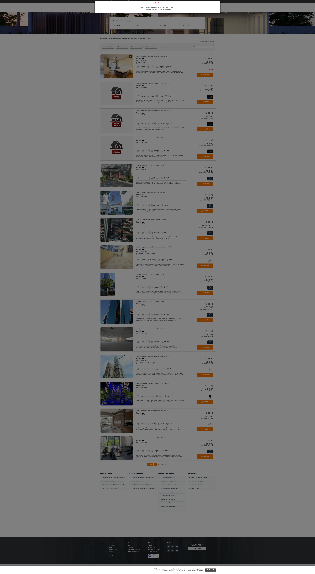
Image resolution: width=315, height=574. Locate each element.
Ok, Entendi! (210, 570)
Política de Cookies (197, 570)
